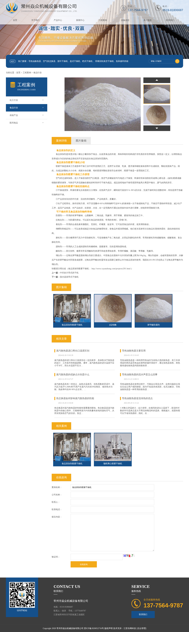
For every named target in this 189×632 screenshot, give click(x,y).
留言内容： (57, 517)
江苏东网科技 (130, 628)
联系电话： (57, 509)
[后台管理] (141, 628)
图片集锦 (81, 140)
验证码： (56, 557)
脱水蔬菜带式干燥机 (69, 277)
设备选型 (125, 20)
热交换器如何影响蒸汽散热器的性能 (75, 398)
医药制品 (27, 123)
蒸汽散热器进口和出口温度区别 (72, 350)
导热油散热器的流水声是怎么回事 (139, 374)
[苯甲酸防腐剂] (153, 308)
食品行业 (37, 73)
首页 (15, 20)
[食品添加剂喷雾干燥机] (72, 308)
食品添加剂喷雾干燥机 (72, 463)
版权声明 (108, 628)
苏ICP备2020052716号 (94, 628)
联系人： (56, 502)
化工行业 (27, 100)
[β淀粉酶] (112, 308)
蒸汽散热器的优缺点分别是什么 (72, 374)
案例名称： (57, 487)
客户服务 (148, 20)
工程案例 (103, 20)
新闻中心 (80, 20)
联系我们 (170, 20)
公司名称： (57, 495)
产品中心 (58, 20)
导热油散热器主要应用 (134, 350)
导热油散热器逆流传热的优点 (137, 398)
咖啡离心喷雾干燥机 (113, 463)
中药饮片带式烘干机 (69, 273)
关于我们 (35, 20)
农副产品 (27, 115)
